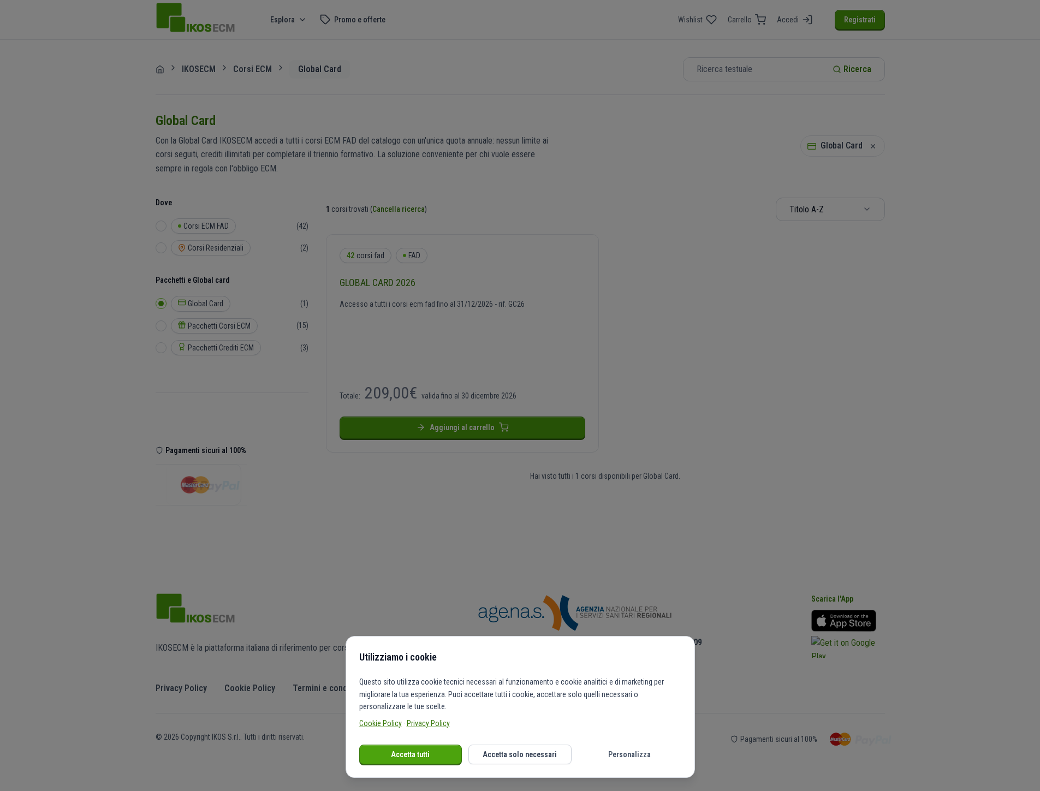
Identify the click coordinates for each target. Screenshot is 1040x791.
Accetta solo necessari (520, 754)
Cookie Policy (380, 723)
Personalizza (629, 754)
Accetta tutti (410, 754)
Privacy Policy (428, 723)
